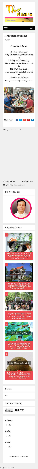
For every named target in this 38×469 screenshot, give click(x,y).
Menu (6, 28)
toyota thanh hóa (10, 467)
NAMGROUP (24, 456)
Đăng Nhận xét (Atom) (17, 185)
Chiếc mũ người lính (19, 363)
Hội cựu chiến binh (19, 303)
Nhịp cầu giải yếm (19, 333)
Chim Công (19, 243)
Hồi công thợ (19, 273)
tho (6, 395)
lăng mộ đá (2, 467)
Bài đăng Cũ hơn (27, 181)
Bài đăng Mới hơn (9, 181)
